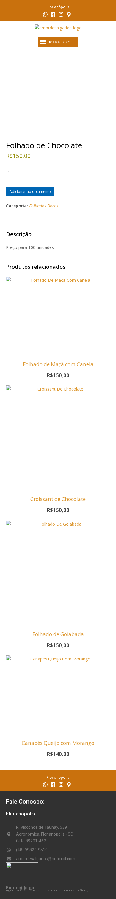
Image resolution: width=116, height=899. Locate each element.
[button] (58, 42)
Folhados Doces (43, 206)
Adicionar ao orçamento (30, 191)
